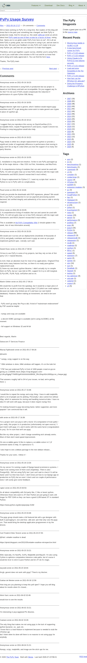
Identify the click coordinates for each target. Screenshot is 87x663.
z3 (68, 286)
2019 (69, 129)
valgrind (70, 281)
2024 (69, 142)
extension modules (74, 187)
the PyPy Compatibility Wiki (26, 223)
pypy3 (69, 228)
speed (69, 253)
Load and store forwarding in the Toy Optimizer (75, 70)
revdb (69, 243)
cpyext (69, 180)
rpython (70, 248)
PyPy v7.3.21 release (75, 66)
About (80, 5)
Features (35, 5)
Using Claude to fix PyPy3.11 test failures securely (76, 60)
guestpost (71, 192)
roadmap (70, 245)
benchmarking (72, 165)
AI (68, 162)
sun (68, 266)
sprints (70, 261)
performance (72, 220)
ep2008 (70, 185)
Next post (53, 69)
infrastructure (72, 202)
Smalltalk (70, 268)
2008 (69, 101)
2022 (69, 137)
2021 (69, 134)
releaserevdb (72, 238)
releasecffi (71, 235)
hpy (68, 197)
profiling (70, 223)
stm (68, 263)
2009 (69, 104)
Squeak (70, 271)
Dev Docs (61, 5)
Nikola (30, 657)
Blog (70, 5)
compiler (70, 175)
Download (48, 5)
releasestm (71, 240)
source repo (72, 32)
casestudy (71, 170)
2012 (69, 111)
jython (69, 207)
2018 (69, 127)
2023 (69, 139)
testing (69, 273)
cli (68, 172)
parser (69, 218)
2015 (69, 119)
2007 (69, 99)
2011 (69, 109)
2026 (69, 147)
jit (68, 205)
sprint (69, 258)
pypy (69, 225)
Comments (40, 26)
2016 (69, 121)
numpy (69, 215)
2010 (69, 106)
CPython (70, 182)
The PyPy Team (12, 657)
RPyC (69, 251)
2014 (69, 116)
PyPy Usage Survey (17, 19)
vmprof (70, 283)
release (70, 233)
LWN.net (41, 35)
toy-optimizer (72, 276)
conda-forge (72, 177)
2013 (69, 114)
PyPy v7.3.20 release (75, 76)
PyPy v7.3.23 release (75, 53)
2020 (69, 132)
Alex (2, 26)
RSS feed (83, 657)
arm (68, 159)
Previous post (7, 69)
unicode (70, 278)
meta (69, 213)
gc (68, 190)
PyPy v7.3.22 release (75, 56)
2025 (69, 144)
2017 (69, 124)
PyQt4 (69, 230)
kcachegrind (72, 210)
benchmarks (72, 167)
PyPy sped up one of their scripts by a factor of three (30, 37)
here (48, 57)
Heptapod (71, 200)
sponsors (70, 256)
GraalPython (72, 195)
